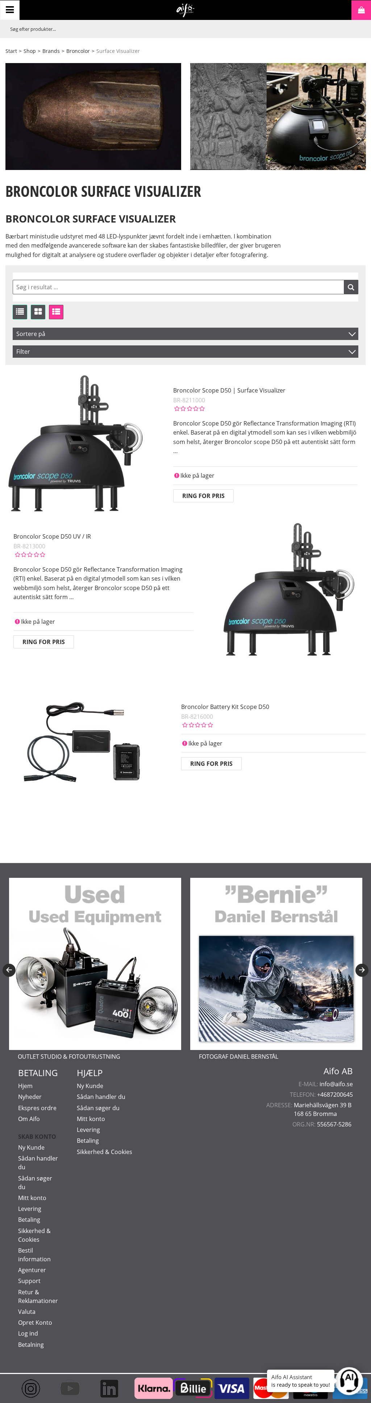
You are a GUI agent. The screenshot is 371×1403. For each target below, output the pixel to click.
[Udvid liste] (56, 312)
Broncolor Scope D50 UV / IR (52, 536)
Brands (51, 50)
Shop (30, 50)
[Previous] (9, 970)
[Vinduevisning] (38, 312)
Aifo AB (338, 1071)
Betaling (29, 1220)
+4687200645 (335, 1095)
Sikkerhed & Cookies (104, 1152)
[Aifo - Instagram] (28, 1388)
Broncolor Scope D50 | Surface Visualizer (229, 390)
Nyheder (30, 1097)
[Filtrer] (351, 287)
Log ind (28, 1333)
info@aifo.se (336, 1084)
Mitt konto (32, 1198)
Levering (29, 1209)
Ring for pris (203, 496)
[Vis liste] (20, 312)
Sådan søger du (98, 1108)
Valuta (27, 1312)
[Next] (361, 970)
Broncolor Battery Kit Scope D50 (225, 707)
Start (11, 50)
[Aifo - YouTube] (67, 1388)
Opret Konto (35, 1323)
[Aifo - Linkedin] (106, 1388)
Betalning (31, 1345)
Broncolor (78, 50)
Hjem (25, 1086)
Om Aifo (29, 1119)
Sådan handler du (101, 1097)
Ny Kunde (31, 1147)
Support (29, 1281)
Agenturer (32, 1270)
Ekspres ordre (37, 1108)
